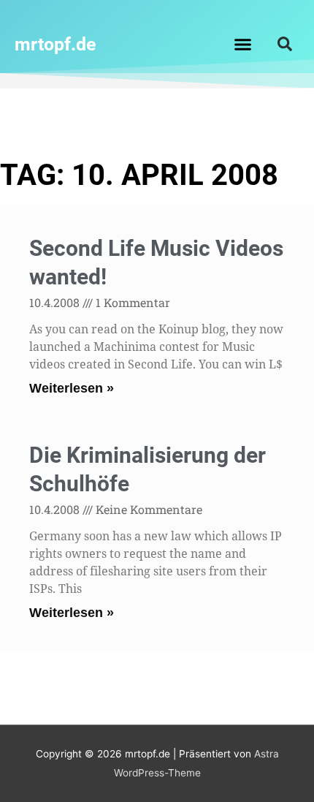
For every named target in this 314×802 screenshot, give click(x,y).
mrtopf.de (55, 44)
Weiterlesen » (71, 388)
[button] (243, 44)
